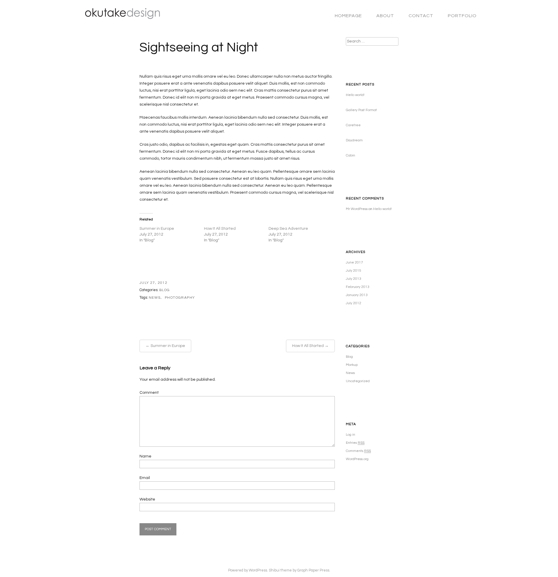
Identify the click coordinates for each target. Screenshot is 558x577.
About (385, 15)
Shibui (274, 570)
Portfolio (462, 15)
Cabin (350, 155)
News (350, 373)
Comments (358, 451)
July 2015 (353, 271)
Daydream (354, 140)
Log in (350, 435)
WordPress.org (357, 459)
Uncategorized (358, 381)
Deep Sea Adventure (288, 229)
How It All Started (220, 229)
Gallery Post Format (361, 110)
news (155, 298)
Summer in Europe (157, 229)
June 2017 (354, 262)
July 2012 (353, 303)
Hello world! (355, 95)
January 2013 (357, 295)
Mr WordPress (357, 209)
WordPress (258, 570)
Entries (355, 443)
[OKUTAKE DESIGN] (119, 16)
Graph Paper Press (313, 570)
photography (180, 298)
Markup (352, 365)
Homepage (348, 15)
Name (145, 456)
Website (147, 499)
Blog (164, 290)
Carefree (353, 125)
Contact (421, 15)
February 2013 (357, 287)
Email (145, 478)
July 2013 (353, 279)
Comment (149, 393)
